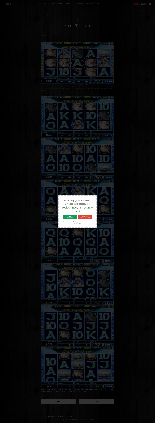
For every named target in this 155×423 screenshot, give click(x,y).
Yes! (70, 217)
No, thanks (85, 217)
